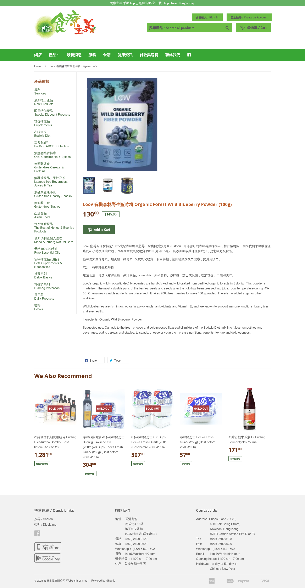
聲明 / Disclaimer (45, 524)
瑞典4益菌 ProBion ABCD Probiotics (51, 144)
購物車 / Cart (256, 27)
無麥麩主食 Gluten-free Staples (47, 204)
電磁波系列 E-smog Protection (47, 286)
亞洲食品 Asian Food (42, 215)
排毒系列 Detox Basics (43, 275)
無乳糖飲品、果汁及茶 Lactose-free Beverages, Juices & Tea (51, 181)
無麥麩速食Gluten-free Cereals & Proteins (49, 167)
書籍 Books (38, 307)
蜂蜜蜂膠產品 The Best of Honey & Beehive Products (54, 227)
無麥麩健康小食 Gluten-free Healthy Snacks (53, 194)
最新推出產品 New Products (44, 102)
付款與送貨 (149, 54)
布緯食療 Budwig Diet (42, 133)
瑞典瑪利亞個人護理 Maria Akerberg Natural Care (53, 240)
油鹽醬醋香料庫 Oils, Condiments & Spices (52, 155)
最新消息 (74, 54)
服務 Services (40, 91)
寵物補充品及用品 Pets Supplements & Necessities (48, 263)
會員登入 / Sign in (207, 17)
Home (37, 66)
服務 (92, 54)
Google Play (186, 3)
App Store (170, 3)
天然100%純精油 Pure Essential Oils (47, 250)
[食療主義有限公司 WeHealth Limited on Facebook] (37, 534)
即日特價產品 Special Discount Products (52, 112)
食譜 (107, 54)
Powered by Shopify (103, 580)
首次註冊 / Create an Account (249, 17)
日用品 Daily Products (44, 296)
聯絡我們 (172, 54)
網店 (38, 54)
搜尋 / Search (43, 519)
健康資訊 (125, 54)
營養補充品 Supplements (43, 123)
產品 (53, 54)
